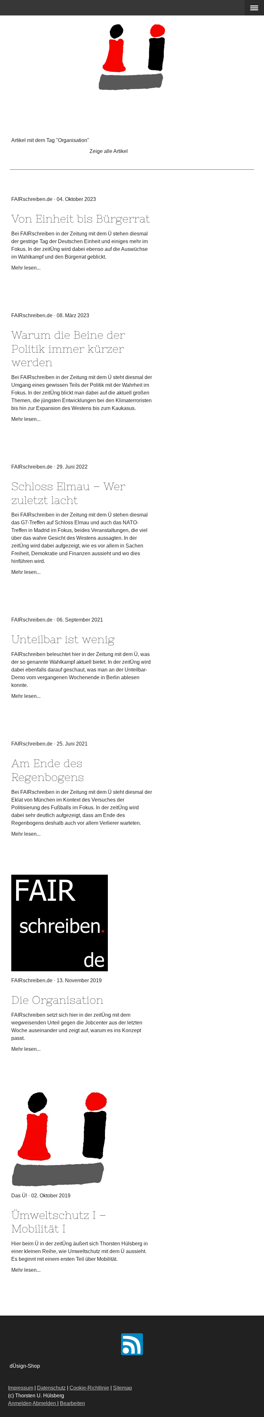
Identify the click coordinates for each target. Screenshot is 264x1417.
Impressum (20, 1388)
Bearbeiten (72, 1403)
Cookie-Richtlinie (89, 1388)
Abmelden (45, 1403)
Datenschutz (51, 1388)
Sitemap (122, 1388)
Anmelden (20, 1403)
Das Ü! (19, 1195)
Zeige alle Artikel (109, 151)
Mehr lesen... (26, 268)
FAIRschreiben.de (31, 199)
